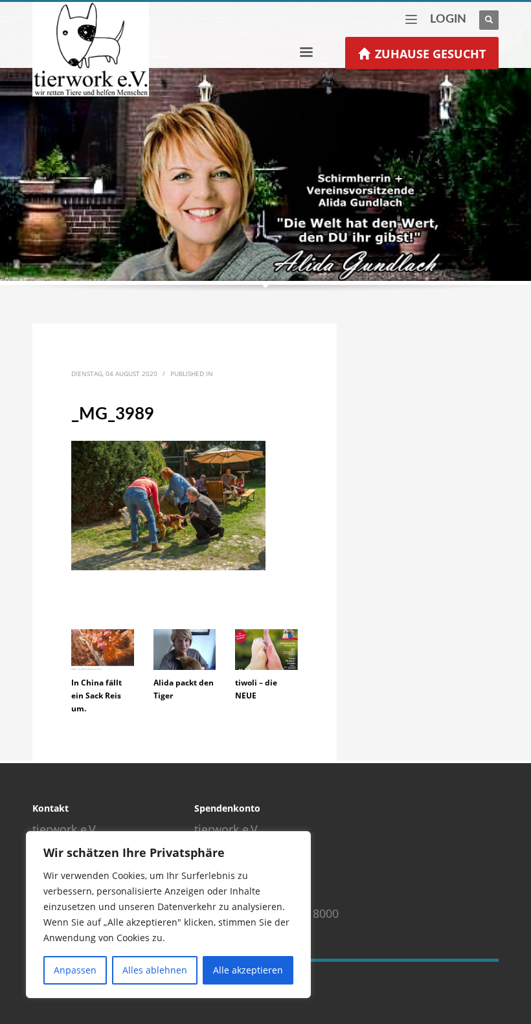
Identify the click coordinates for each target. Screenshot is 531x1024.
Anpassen (75, 970)
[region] (168, 914)
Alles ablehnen (154, 970)
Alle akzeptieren (248, 970)
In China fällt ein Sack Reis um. (96, 695)
